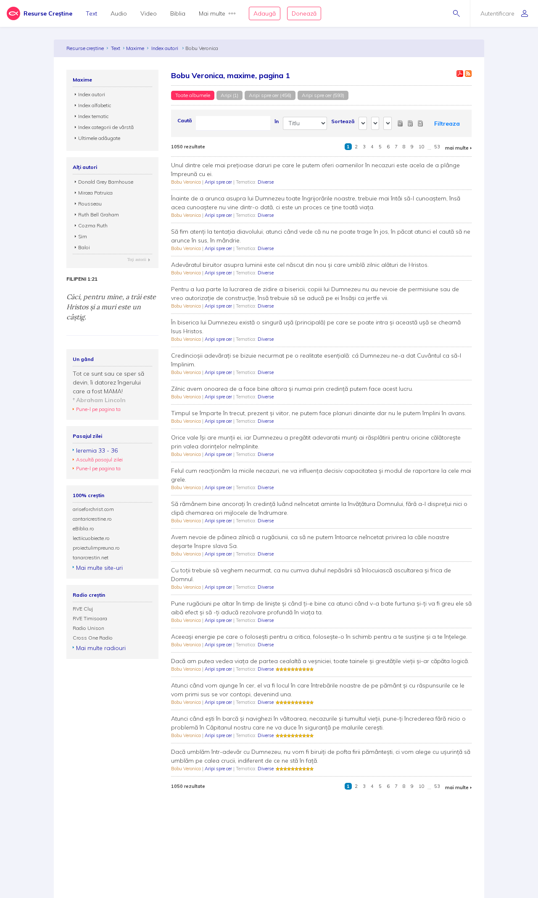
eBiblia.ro (83, 528)
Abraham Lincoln (101, 400)
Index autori (165, 48)
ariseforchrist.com (93, 509)
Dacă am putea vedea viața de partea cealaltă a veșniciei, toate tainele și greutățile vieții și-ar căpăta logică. (320, 661)
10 (422, 147)
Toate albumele (192, 95)
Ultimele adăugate (99, 138)
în (276, 121)
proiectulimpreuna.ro (96, 548)
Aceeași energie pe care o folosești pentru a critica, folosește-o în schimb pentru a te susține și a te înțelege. (319, 636)
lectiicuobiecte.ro (91, 538)
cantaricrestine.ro (92, 519)
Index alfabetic (94, 105)
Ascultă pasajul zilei (99, 459)
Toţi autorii (136, 259)
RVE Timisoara (90, 618)
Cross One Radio (93, 638)
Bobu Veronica (186, 182)
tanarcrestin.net (90, 557)
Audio (119, 13)
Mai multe (212, 13)
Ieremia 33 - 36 (97, 450)
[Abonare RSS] (468, 73)
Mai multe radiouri (101, 648)
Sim (82, 236)
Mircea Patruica (95, 193)
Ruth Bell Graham (98, 214)
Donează (304, 13)
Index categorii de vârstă (106, 127)
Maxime (135, 48)
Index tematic (93, 116)
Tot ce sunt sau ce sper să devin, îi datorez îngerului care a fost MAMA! (108, 382)
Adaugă (264, 13)
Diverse (266, 182)
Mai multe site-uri (99, 567)
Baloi (84, 247)
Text (91, 13)
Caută (184, 120)
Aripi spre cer (219, 182)
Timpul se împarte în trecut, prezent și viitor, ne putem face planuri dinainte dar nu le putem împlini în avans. (318, 413)
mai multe (457, 148)
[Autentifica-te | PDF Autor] (459, 73)
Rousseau (90, 203)
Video (148, 13)
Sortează (342, 121)
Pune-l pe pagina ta (98, 409)
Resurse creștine (85, 48)
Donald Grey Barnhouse (105, 182)
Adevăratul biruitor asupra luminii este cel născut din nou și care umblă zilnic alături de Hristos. (300, 265)
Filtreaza (447, 123)
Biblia (177, 13)
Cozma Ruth (93, 225)
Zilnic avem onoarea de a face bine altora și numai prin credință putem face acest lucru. (292, 388)
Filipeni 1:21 (82, 279)
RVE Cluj (83, 609)
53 (437, 147)
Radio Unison (88, 628)
